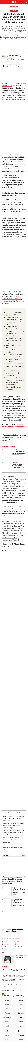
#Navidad (16, 526)
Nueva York (15, 462)
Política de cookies (6, 984)
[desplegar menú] (2, 2)
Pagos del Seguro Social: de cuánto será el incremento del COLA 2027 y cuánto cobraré (19, 891)
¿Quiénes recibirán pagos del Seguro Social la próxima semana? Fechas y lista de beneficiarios (13, 880)
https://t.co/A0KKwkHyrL (10, 537)
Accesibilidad (4, 986)
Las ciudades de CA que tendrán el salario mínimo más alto (18, 453)
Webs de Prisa (19, 995)
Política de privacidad (17, 983)
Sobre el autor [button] (10, 58)
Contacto (4, 983)
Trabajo (14, 10)
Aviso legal (9, 983)
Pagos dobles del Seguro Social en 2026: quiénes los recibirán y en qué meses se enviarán (18, 902)
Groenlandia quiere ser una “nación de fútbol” (12, 930)
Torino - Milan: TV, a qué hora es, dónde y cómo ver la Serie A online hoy (13, 818)
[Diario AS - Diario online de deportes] (14, 2)
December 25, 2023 (8, 546)
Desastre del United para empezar (11, 841)
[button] (3, 66)
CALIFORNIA (15, 450)
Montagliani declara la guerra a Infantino (13, 849)
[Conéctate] (26, 2)
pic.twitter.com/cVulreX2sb (11, 540)
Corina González (12, 55)
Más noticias (23, 855)
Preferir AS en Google (14, 66)
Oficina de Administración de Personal (11, 297)
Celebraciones (14, 551)
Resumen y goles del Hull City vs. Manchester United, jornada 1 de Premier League (13, 825)
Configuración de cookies (16, 984)
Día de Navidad (7, 86)
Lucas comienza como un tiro (12, 845)
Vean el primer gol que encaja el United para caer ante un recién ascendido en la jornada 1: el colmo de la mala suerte (13, 834)
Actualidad (14, 6)
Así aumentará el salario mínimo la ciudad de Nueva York (18, 465)
